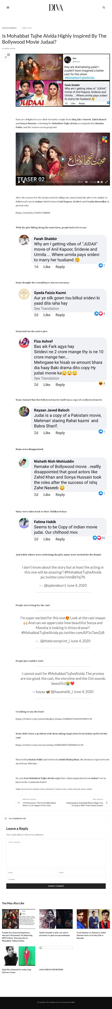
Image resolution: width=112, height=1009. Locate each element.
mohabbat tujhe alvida (56, 789)
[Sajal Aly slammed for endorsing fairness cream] (18, 956)
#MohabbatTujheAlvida (82, 572)
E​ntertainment (9, 28)
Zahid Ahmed (86, 789)
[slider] (49, 182)
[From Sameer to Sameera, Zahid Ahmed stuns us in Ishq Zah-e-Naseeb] (93, 919)
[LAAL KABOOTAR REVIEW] (56, 956)
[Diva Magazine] (56, 7)
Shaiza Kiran (9, 49)
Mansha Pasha (39, 789)
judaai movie (26, 789)
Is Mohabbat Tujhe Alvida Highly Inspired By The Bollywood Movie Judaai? (54, 39)
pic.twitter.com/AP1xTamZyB (81, 632)
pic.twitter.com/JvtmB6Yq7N (62, 577)
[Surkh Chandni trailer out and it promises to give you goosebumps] (56, 919)
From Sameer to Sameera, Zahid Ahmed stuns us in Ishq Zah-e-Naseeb (91, 935)
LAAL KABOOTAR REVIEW (51, 969)
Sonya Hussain (73, 789)
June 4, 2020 (77, 585)
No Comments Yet (17, 818)
